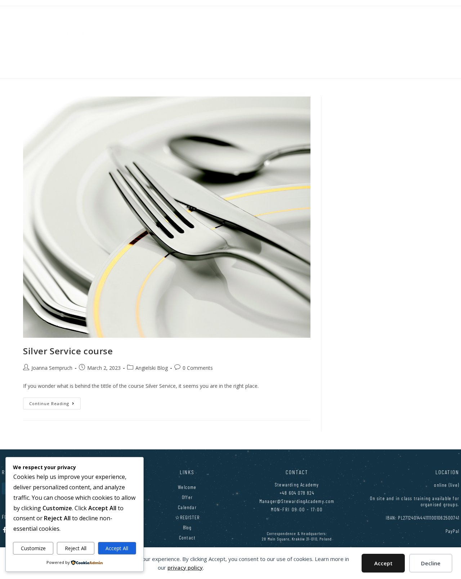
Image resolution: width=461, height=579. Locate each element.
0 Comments (198, 367)
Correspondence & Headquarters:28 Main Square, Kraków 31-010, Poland (297, 536)
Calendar (187, 507)
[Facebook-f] (5, 530)
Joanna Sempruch (51, 367)
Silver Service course (68, 351)
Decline (430, 563)
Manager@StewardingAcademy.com (297, 501)
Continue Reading (55, 402)
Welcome (187, 487)
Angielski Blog (151, 367)
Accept (383, 563)
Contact (187, 537)
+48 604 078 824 (296, 493)
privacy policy (185, 567)
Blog (187, 527)
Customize (33, 548)
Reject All (75, 548)
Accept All (117, 548)
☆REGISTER (187, 517)
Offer (187, 497)
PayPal (452, 531)
